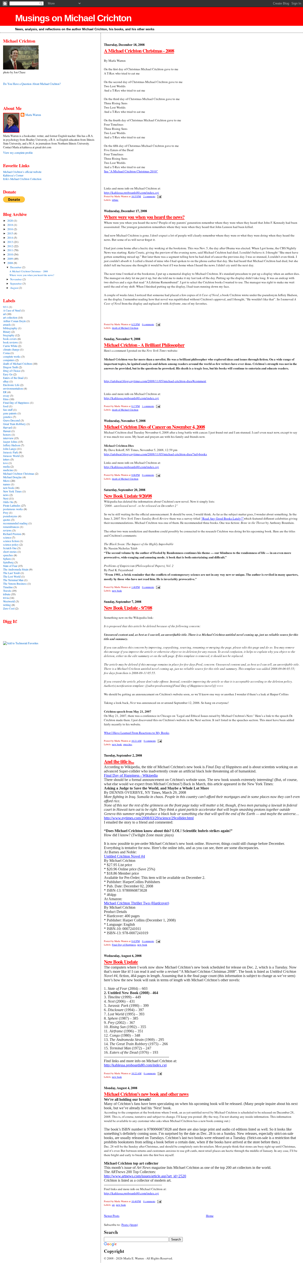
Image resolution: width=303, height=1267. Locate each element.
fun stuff (8, 410)
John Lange (9, 449)
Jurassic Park (10, 452)
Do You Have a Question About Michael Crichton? (32, 84)
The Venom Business (15, 583)
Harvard (7, 427)
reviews (7, 530)
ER (5, 392)
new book (117, 590)
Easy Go (8, 374)
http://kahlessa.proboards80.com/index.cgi (131, 192)
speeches (127, 744)
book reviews (10, 342)
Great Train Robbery (14, 424)
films (6, 399)
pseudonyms (10, 516)
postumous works (13, 509)
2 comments (149, 196)
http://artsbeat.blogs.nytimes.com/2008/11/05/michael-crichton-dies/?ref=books (155, 454)
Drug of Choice (11, 371)
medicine (8, 470)
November (16, 279)
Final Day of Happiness (124, 944)
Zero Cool (8, 608)
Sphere (7, 559)
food (5, 406)
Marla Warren (33, 115)
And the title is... (119, 761)
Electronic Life (11, 385)
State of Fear (10, 566)
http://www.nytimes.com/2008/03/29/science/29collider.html (149, 818)
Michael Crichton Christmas (18, 473)
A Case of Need (12, 310)
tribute (115, 200)
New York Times (12, 491)
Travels (7, 590)
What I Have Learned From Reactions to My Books (136, 733)
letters (6, 459)
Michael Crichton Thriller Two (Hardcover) (136, 903)
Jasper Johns (10, 441)
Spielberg (8, 562)
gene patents (10, 413)
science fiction (11, 541)
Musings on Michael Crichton (73, 18)
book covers (10, 339)
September (16, 283)
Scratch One (10, 548)
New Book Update (121, 961)
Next (5, 498)
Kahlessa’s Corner (13, 175)
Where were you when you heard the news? (144, 216)
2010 (10, 254)
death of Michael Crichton (125, 327)
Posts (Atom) (129, 1225)
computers (9, 360)
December (16, 267)
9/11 (5, 307)
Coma (6, 353)
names (6, 484)
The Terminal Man (13, 580)
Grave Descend (11, 420)
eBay (6, 381)
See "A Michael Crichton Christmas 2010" (131, 171)
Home (210, 1216)
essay (6, 395)
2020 (10, 220)
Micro (6, 480)
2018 (10, 225)
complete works (12, 356)
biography (8, 335)
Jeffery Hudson (11, 445)
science (7, 537)
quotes (6, 520)
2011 (10, 250)
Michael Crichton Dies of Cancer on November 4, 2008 (154, 426)
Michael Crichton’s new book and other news (146, 1093)
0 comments (148, 324)
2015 (10, 233)
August (14, 287)
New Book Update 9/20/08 (128, 495)
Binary (7, 331)
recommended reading (15, 523)
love (5, 463)
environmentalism (13, 388)
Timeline (8, 587)
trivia (6, 598)
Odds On (8, 502)
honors (7, 434)
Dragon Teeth (10, 367)
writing (7, 605)
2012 (10, 246)
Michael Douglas (12, 477)
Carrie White (10, 346)
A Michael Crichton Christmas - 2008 (139, 50)
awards (7, 324)
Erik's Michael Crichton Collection (22, 179)
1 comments (148, 406)
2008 (10, 263)
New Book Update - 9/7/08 (128, 607)
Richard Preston (12, 534)
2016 (10, 229)
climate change (11, 349)
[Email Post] (158, 196)
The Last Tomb (11, 573)
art (113, 1204)
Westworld (9, 601)
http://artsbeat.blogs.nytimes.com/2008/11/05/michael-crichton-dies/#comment (155, 381)
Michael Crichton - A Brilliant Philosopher (144, 344)
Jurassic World (11, 456)
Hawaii (7, 431)
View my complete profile (18, 152)
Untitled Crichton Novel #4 (124, 856)
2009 (10, 258)
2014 (10, 237)
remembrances (11, 527)
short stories (10, 551)
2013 (10, 242)
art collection (10, 317)
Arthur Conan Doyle (14, 321)
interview (8, 438)
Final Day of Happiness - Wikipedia (131, 775)
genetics (7, 417)
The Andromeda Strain (15, 569)
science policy (11, 544)
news (6, 495)
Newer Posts (111, 1216)
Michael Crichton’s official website (22, 172)
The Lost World (12, 576)
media (6, 466)
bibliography (10, 328)
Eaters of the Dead (13, 378)
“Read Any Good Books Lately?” (222, 518)
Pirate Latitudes (11, 505)
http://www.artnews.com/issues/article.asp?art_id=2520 (145, 1176)
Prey (5, 512)
